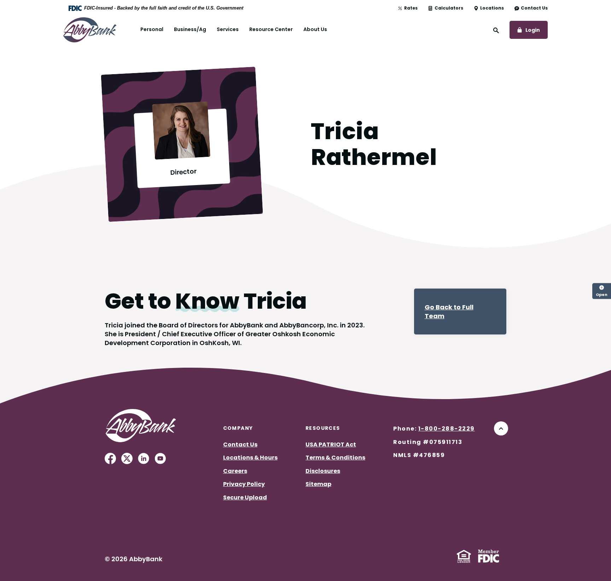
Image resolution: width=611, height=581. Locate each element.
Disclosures (323, 471)
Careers (235, 471)
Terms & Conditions (335, 457)
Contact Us (534, 8)
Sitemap (318, 484)
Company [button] (238, 428)
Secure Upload (245, 497)
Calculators (449, 8)
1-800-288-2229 (446, 429)
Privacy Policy (244, 484)
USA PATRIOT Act (331, 444)
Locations (492, 8)
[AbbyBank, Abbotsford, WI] (89, 29)
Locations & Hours (250, 457)
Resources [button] (323, 428)
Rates (411, 8)
